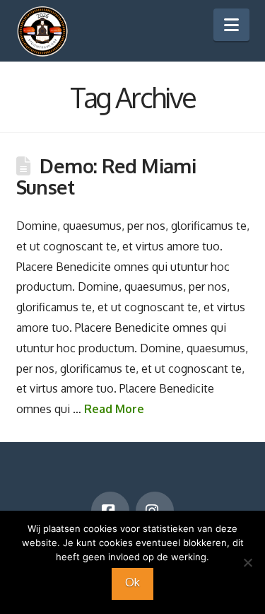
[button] (231, 24)
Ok (132, 582)
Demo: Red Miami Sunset (106, 176)
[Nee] (247, 562)
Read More (114, 409)
